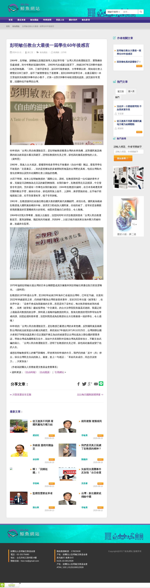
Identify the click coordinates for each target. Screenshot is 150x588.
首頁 (8, 26)
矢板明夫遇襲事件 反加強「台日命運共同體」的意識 (91, 472)
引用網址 (59, 372)
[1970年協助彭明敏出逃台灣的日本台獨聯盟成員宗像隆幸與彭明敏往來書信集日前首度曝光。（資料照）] (56, 255)
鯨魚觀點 (15, 26)
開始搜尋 (121, 158)
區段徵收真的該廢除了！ (129, 61)
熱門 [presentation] (117, 97)
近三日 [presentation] (121, 91)
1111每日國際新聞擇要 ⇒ (90, 394)
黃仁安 (30, 52)
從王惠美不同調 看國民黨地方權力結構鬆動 (43, 424)
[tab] (120, 91)
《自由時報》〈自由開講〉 (38, 372)
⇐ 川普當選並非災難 (20, 394)
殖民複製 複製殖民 (91, 421)
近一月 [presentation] (131, 91)
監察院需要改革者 (43, 493)
